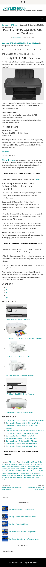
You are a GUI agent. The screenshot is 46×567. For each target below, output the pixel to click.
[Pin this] (6, 293)
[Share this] (6, 287)
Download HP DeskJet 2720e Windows (19, 412)
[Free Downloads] (23, 9)
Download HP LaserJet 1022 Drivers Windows (35, 487)
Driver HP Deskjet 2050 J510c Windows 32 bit (22, 465)
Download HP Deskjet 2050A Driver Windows (22, 433)
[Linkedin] (24, 2)
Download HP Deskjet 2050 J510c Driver (23, 464)
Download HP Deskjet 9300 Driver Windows (21, 443)
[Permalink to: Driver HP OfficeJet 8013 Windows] (16, 311)
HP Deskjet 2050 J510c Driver (17, 469)
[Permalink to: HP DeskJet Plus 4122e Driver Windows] (16, 348)
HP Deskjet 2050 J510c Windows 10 (32, 475)
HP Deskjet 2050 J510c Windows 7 (12, 478)
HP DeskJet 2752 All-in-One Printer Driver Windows (24, 338)
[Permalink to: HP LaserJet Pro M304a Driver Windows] (16, 367)
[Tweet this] (6, 290)
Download (5, 151)
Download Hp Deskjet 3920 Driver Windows (21, 436)
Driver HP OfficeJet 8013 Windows (18, 319)
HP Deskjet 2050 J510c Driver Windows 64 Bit (26, 471)
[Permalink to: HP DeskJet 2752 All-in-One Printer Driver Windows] (16, 329)
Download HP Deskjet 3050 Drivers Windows (22, 446)
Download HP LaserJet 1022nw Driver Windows (11, 487)
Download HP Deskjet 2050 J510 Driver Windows (23, 423)
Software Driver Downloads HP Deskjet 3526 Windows (25, 431)
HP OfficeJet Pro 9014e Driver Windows (20, 394)
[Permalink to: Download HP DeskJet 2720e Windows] (16, 404)
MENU (41, 19)
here (37, 179)
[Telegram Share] (6, 295)
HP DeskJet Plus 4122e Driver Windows (20, 357)
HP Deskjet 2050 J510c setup (28, 473)
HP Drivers (11, 462)
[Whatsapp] (6, 298)
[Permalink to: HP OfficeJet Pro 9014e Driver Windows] (16, 385)
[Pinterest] (21, 2)
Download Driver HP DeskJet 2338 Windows (21, 441)
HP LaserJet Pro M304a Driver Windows (20, 375)
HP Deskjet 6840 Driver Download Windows (21, 438)
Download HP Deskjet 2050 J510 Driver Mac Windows (25, 420)
